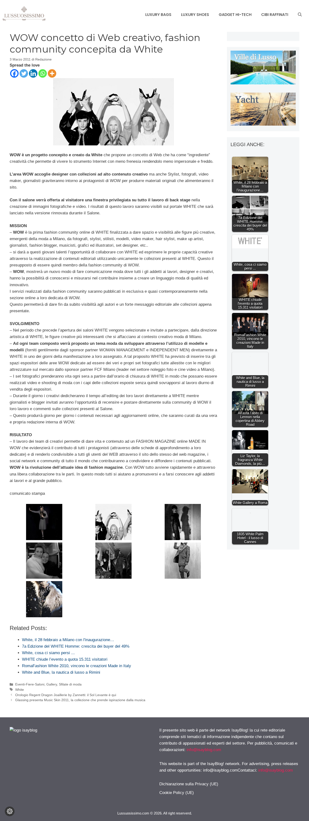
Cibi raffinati (274, 14)
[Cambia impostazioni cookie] (9, 811)
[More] (52, 73)
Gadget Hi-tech (235, 14)
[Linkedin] (33, 73)
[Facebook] (14, 73)
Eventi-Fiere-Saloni (29, 684)
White (19, 690)
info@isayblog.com (204, 749)
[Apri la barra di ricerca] (300, 15)
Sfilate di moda (70, 684)
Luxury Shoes (195, 14)
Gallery (51, 684)
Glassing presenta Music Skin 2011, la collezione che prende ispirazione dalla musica (80, 700)
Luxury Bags (158, 14)
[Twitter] (24, 73)
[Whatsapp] (42, 73)
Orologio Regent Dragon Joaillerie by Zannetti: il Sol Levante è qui (65, 695)
